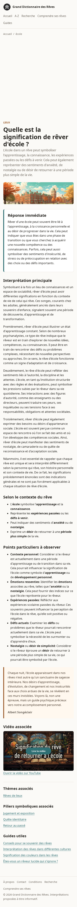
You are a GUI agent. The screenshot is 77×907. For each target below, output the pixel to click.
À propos (8, 882)
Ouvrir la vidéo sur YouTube (22, 773)
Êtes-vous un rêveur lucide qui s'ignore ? (30, 861)
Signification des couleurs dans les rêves (30, 855)
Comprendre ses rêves (51, 16)
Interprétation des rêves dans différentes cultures (37, 849)
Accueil (7, 16)
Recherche (28, 16)
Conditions (35, 882)
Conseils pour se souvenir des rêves (27, 843)
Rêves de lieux (12, 796)
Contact (21, 882)
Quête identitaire (14, 819)
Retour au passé (14, 825)
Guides (7, 23)
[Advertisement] (38, 78)
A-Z (17, 16)
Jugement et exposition (19, 813)
